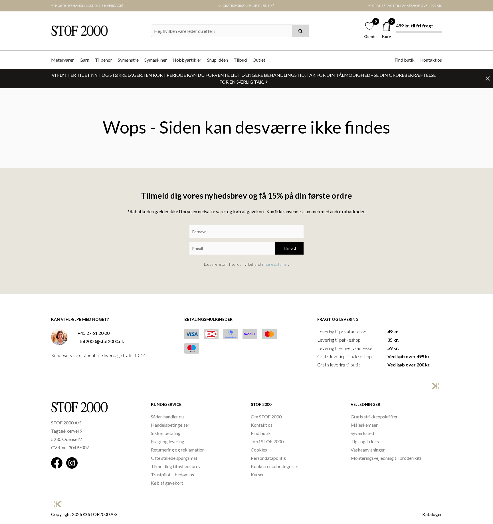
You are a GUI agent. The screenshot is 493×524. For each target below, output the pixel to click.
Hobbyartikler (187, 60)
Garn (84, 60)
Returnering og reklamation (178, 449)
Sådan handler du (167, 416)
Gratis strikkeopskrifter (374, 416)
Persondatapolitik (268, 458)
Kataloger (432, 514)
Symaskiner (155, 60)
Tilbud (240, 60)
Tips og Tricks (365, 441)
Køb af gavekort (167, 482)
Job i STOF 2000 (267, 441)
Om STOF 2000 (266, 416)
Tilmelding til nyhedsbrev (176, 466)
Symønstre (128, 60)
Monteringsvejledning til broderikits (386, 458)
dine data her (277, 264)
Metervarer (62, 60)
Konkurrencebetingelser (274, 466)
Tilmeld (289, 248)
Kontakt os (431, 60)
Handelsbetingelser (170, 425)
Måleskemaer (364, 425)
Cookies (259, 449)
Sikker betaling (166, 433)
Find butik (405, 60)
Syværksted (362, 433)
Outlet (258, 60)
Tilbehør (103, 60)
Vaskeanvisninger (368, 449)
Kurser (257, 474)
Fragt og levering (167, 441)
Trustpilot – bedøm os (172, 474)
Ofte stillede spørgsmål (174, 458)
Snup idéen (217, 60)
